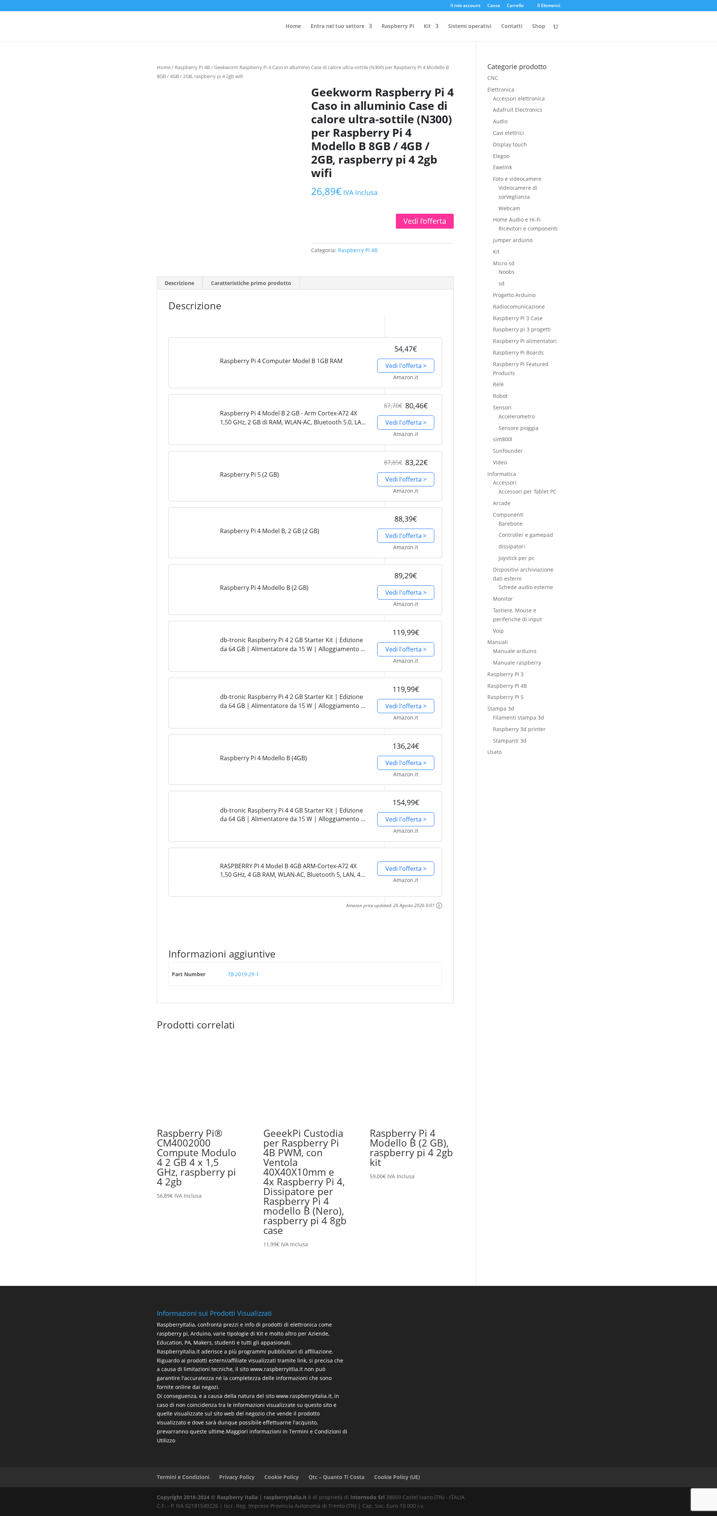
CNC (492, 77)
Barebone (511, 523)
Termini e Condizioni (183, 1477)
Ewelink (502, 167)
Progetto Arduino (514, 294)
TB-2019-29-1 (243, 974)
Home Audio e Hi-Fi (517, 219)
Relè (498, 384)
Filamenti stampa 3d (518, 717)
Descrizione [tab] (179, 283)
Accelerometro (517, 416)
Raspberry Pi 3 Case (518, 318)
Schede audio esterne (526, 587)
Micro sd (504, 263)
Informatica (501, 473)
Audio (500, 121)
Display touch (510, 144)
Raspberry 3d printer (519, 729)
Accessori (504, 482)
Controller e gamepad (526, 534)
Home (293, 27)
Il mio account (465, 6)
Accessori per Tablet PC (527, 491)
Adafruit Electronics (517, 109)
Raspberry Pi (398, 27)
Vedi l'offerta (424, 221)
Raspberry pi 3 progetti (522, 329)
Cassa (493, 6)
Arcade (501, 503)
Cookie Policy (281, 1477)
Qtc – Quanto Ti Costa (336, 1477)
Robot (500, 395)
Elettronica (500, 89)
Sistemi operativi (469, 27)
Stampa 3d (500, 708)
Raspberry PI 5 (505, 696)
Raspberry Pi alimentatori (525, 340)
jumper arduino (513, 240)
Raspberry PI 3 (505, 674)
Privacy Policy (237, 1477)
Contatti (511, 27)
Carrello (515, 6)
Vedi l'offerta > (405, 366)
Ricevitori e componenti (528, 228)
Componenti (508, 514)
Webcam (509, 208)
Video (500, 462)
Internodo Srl (367, 1497)
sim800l (502, 439)
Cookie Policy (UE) (397, 1477)
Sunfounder (508, 450)
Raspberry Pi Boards (518, 352)
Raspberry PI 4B (192, 67)
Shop (538, 27)
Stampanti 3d (510, 740)
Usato (494, 751)
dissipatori (512, 546)
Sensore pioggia (518, 427)
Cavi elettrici (508, 132)
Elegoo (501, 156)
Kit (496, 251)
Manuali (497, 642)
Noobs (507, 271)
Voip (498, 630)
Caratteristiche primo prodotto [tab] (251, 283)
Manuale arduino (514, 651)
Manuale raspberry (517, 662)
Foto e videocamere (517, 178)
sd (502, 283)
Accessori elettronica (519, 98)
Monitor (503, 598)
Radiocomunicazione (519, 306)
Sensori (502, 407)
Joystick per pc (516, 557)
